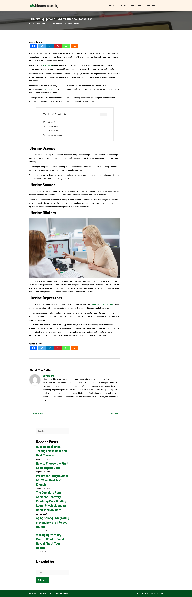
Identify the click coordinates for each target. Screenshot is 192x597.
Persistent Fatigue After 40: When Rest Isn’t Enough (52, 480)
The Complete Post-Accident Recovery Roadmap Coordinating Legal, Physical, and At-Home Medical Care (51, 501)
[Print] (74, 46)
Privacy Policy (150, 593)
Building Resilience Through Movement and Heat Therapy (51, 451)
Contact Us (139, 593)
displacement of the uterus (102, 304)
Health (58, 23)
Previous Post (36, 414)
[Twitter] (42, 46)
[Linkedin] (50, 46)
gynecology (47, 65)
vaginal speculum (50, 89)
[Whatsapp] (66, 46)
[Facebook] (33, 46)
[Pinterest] (58, 46)
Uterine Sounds (53, 126)
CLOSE (103, 114)
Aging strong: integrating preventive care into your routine (52, 522)
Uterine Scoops (53, 122)
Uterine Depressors (55, 135)
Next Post (115, 414)
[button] (160, 5)
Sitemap (160, 593)
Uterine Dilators (53, 131)
